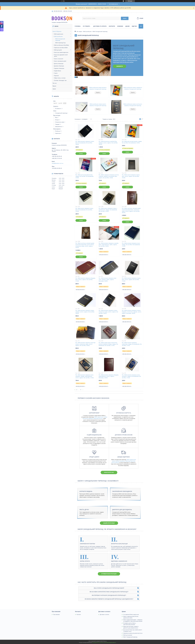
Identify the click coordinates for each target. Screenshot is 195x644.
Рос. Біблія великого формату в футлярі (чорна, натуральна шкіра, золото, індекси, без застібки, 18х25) (85, 344)
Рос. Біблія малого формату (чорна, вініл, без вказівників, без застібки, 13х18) (84, 210)
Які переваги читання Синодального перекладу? (109, 595)
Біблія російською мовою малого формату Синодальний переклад (98, 104)
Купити (81, 153)
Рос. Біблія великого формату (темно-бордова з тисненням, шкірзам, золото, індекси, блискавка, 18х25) (131, 312)
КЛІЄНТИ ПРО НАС (109, 472)
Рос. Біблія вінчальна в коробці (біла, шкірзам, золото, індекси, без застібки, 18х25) (108, 143)
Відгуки (54, 86)
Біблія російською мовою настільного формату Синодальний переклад (132, 104)
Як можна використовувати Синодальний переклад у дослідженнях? (109, 599)
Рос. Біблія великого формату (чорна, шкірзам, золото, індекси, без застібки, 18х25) (85, 312)
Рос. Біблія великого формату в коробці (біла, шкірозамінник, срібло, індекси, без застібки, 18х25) (108, 245)
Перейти (98, 92)
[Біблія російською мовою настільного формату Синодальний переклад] (116, 107)
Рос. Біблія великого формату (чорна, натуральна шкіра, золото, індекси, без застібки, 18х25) (108, 312)
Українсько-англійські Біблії (61, 47)
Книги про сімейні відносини (61, 52)
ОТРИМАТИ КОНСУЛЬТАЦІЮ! (109, 573)
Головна (78, 26)
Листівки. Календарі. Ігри (60, 80)
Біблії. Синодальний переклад (130, 637)
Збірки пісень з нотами (59, 78)
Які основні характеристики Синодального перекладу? (109, 591)
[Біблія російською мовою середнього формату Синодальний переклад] (116, 90)
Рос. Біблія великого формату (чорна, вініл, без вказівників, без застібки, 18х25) (84, 143)
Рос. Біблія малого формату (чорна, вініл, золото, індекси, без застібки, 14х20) (131, 176)
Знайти (124, 18)
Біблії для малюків (127, 635)
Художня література (59, 68)
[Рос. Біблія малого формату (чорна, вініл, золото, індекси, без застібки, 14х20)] (132, 164)
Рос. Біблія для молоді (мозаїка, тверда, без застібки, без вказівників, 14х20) (132, 142)
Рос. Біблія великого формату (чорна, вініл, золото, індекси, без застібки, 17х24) (131, 279)
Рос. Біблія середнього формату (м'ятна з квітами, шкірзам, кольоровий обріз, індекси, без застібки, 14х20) (109, 176)
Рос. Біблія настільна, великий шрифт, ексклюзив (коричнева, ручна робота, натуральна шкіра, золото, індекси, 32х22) (84, 245)
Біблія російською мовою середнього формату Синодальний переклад (133, 88)
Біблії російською (58, 36)
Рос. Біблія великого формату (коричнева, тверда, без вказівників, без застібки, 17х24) (132, 344)
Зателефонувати (113, 4)
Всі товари (79, 31)
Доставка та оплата (100, 26)
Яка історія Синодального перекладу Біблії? (109, 588)
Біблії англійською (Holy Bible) (61, 45)
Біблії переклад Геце (60, 42)
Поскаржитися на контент (98, 642)
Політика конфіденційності (110, 642)
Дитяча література (58, 63)
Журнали (56, 75)
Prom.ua (105, 641)
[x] (77, 77)
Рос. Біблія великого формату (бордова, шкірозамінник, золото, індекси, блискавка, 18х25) (109, 376)
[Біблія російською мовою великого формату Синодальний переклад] (81, 90)
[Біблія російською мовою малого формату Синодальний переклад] (81, 107)
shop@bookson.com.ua (57, 163)
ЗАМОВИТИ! (119, 66)
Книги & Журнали (57, 31)
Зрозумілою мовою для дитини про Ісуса (132, 633)
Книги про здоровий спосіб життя (60, 55)
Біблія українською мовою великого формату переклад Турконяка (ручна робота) (124, 461)
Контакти (112, 26)
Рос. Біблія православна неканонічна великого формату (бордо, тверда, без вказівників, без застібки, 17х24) (108, 344)
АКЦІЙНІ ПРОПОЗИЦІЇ (109, 523)
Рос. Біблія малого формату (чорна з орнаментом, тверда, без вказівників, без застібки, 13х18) (108, 210)
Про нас (55, 83)
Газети (55, 73)
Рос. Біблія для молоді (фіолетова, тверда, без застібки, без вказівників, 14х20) (84, 176)
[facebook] (75, 77)
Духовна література (59, 66)
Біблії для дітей (58, 50)
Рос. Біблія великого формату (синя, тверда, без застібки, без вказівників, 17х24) (131, 245)
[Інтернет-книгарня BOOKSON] (65, 17)
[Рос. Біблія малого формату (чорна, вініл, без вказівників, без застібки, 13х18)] (85, 198)
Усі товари (86, 26)
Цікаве (54, 88)
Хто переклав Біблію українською (131, 614)
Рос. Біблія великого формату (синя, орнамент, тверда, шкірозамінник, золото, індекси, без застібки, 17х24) (84, 376)
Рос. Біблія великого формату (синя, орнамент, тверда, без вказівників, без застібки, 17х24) (131, 376)
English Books (57, 70)
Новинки (120, 26)
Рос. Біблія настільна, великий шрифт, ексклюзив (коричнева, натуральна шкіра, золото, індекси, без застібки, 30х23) (131, 210)
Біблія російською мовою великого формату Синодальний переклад (97, 88)
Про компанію (56, 614)
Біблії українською (58, 34)
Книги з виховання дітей (60, 61)
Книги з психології (58, 58)
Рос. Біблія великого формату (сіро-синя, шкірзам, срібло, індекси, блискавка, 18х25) (108, 279)
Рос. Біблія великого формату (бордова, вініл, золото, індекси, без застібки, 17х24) (85, 279)
